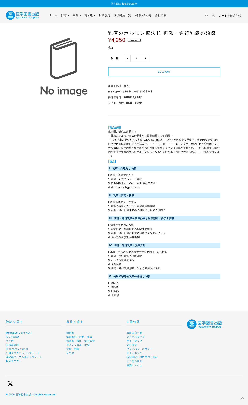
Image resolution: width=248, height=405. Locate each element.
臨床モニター (13, 361)
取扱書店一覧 (134, 332)
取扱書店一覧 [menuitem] (122, 15)
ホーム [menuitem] (53, 15)
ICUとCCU (12, 337)
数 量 (113, 58)
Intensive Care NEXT (19, 332)
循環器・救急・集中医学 (80, 341)
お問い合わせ (134, 365)
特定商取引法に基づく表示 (142, 357)
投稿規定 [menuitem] (105, 15)
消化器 (70, 332)
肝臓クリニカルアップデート (23, 353)
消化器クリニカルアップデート (24, 357)
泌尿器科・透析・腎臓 (79, 337)
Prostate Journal (17, 349)
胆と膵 (10, 341)
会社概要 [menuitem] (161, 15)
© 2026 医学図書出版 (18, 394)
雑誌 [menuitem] (64, 15)
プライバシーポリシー (140, 349)
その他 (70, 353)
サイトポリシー (136, 353)
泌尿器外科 (12, 345)
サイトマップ (134, 341)
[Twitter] (10, 384)
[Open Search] (206, 15)
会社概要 (132, 345)
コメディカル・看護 (78, 345)
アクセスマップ (136, 337)
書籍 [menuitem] (75, 15)
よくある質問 (134, 361)
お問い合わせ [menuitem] (143, 15)
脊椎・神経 (72, 349)
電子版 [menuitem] (88, 15)
